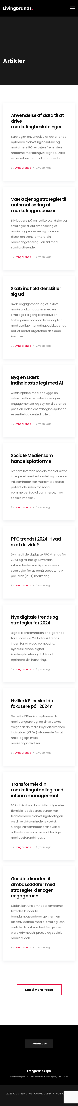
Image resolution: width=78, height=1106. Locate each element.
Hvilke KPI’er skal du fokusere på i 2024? (32, 704)
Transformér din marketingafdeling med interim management (37, 790)
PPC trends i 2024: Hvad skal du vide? (36, 542)
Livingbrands (23, 168)
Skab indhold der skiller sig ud (36, 291)
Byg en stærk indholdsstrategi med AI (37, 380)
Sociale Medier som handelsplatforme (32, 458)
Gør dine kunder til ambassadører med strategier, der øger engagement (33, 887)
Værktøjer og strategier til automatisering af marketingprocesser (38, 205)
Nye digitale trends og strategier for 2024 (34, 620)
